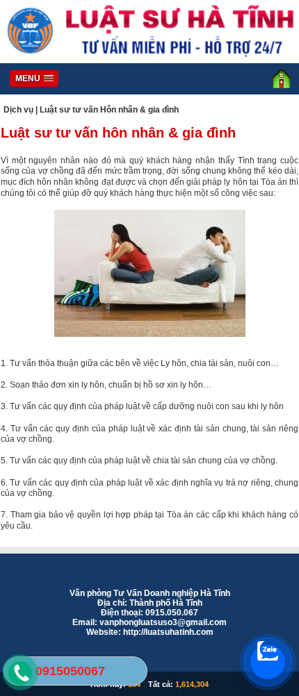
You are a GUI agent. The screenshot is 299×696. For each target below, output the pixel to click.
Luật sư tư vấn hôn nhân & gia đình (118, 132)
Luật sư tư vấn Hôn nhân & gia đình (109, 110)
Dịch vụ (18, 110)
